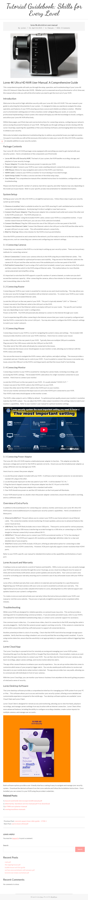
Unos (41, 897)
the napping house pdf (12, 865)
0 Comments (65, 28)
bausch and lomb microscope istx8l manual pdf (23, 801)
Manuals (51, 28)
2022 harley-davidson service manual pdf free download (27, 804)
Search (5, 845)
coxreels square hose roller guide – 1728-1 (31, 821)
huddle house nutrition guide (15, 867)
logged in (15, 838)
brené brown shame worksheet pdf (17, 873)
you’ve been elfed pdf (20, 824)
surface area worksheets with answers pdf (20, 870)
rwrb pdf (8, 862)
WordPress (54, 897)
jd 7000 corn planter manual (16, 806)
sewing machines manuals (15, 809)
